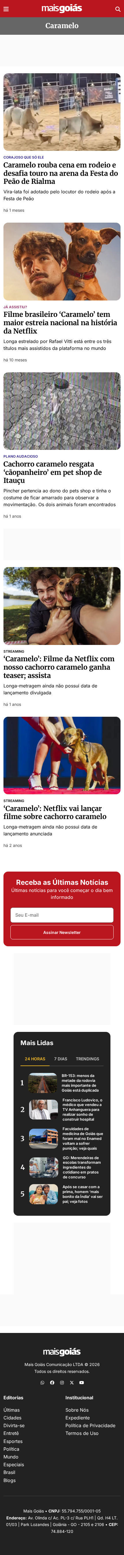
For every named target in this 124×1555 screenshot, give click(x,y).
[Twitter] (71, 1382)
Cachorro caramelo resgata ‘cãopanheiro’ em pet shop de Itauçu (52, 472)
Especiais (13, 1464)
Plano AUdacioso (20, 456)
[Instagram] (62, 1382)
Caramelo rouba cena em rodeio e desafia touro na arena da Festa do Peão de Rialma (60, 173)
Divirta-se (14, 1425)
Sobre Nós (77, 1410)
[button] (6, 8)
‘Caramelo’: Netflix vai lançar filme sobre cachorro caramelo (54, 812)
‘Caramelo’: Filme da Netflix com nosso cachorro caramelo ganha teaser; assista (58, 667)
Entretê (11, 1433)
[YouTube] (81, 1382)
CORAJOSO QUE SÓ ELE (23, 157)
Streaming (13, 652)
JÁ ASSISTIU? (15, 307)
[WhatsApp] (42, 1382)
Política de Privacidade (90, 1425)
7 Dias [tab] (60, 1058)
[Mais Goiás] (62, 9)
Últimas (11, 1410)
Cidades (12, 1418)
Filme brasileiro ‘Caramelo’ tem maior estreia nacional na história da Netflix (60, 323)
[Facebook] (52, 1382)
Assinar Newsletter (62, 932)
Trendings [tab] (87, 1058)
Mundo (10, 1457)
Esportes (12, 1441)
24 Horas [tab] (35, 1058)
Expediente (77, 1418)
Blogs (9, 1480)
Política (11, 1449)
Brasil (9, 1472)
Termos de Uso (82, 1433)
